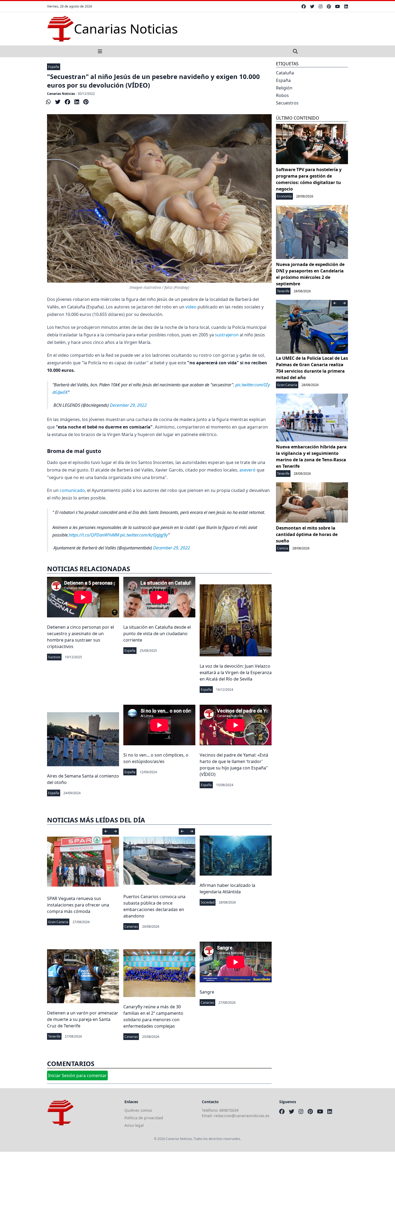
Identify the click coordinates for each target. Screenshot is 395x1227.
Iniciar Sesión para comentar (77, 1075)
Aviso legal (134, 1125)
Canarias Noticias (61, 93)
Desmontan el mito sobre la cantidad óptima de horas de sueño (306, 534)
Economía (284, 196)
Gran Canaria (58, 922)
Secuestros (287, 103)
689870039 (229, 1110)
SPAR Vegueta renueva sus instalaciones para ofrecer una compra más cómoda (78, 904)
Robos (282, 95)
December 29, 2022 (128, 405)
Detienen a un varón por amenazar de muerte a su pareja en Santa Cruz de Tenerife (82, 1019)
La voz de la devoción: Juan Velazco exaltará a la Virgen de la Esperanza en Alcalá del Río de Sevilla (236, 672)
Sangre (207, 992)
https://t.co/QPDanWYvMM (94, 535)
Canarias (131, 926)
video (190, 307)
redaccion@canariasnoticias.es (242, 1115)
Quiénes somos (138, 1110)
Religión (284, 88)
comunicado (72, 490)
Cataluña (285, 73)
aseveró (247, 470)
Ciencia (282, 548)
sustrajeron (227, 335)
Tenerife (54, 1036)
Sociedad (207, 902)
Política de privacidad (143, 1117)
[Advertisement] (161, 1189)
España (53, 66)
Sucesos (54, 657)
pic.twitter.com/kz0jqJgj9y (144, 535)
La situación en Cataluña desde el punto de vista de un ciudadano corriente (157, 633)
